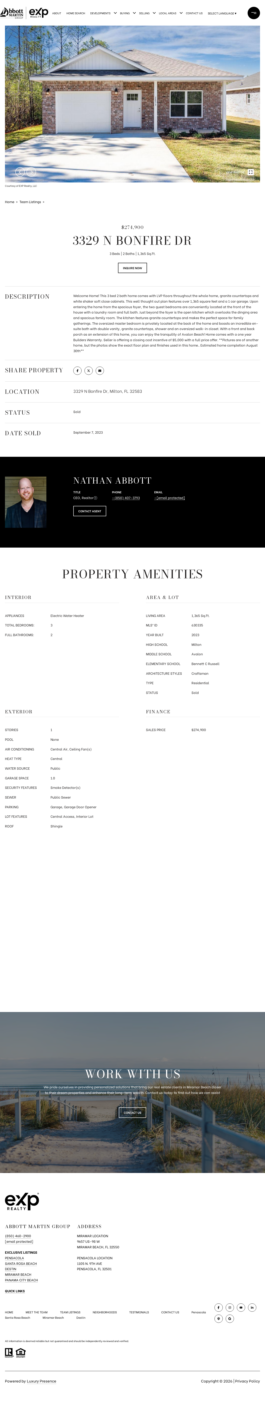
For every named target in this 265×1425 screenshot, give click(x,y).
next (31, 172)
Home (9, 201)
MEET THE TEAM (37, 1312)
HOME (9, 1312)
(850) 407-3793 (127, 497)
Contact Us (194, 13)
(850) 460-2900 (18, 1235)
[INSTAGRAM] (230, 1307)
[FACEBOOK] (218, 1307)
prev (20, 172)
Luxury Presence (41, 1381)
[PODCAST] (218, 1319)
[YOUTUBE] (241, 1307)
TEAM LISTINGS (70, 1312)
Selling (144, 13)
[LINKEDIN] (252, 1307)
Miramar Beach (18, 1274)
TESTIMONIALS (139, 1312)
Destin (10, 1268)
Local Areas (167, 13)
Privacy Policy (247, 1381)
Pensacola (14, 1257)
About (56, 13)
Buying (125, 13)
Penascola (199, 1312)
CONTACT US (170, 1312)
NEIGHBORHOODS (105, 1312)
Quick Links (15, 1290)
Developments (100, 13)
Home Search (75, 13)
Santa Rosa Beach (21, 1263)
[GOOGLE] (230, 1319)
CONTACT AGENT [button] (89, 511)
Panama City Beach (21, 1279)
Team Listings (30, 201)
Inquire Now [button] (132, 268)
